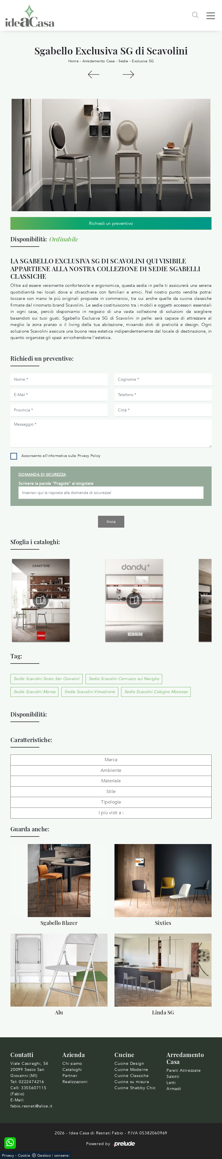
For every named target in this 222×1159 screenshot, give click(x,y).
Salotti (173, 1076)
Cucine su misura (131, 1082)
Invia (111, 521)
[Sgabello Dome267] (128, 74)
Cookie (24, 1155)
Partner (69, 1075)
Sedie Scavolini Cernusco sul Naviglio (124, 678)
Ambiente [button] (111, 770)
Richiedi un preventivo (111, 223)
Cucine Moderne (131, 1069)
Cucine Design (129, 1063)
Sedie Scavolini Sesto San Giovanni (46, 678)
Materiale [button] (111, 781)
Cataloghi (72, 1069)
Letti (171, 1082)
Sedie (123, 61)
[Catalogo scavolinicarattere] (40, 600)
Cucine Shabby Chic (135, 1088)
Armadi (173, 1088)
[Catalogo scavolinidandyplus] (134, 600)
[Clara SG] (94, 74)
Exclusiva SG (143, 61)
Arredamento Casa (98, 61)
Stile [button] (111, 791)
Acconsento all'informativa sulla (61, 455)
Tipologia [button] (111, 802)
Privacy (8, 1155)
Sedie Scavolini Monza (34, 692)
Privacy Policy (89, 455)
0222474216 (31, 1082)
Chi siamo (72, 1063)
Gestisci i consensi (53, 1155)
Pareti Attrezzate (183, 1070)
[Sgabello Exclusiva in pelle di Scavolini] (111, 155)
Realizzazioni (74, 1082)
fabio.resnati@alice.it (31, 1106)
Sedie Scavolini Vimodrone (89, 692)
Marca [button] (111, 760)
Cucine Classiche (131, 1075)
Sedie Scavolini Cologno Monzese (156, 692)
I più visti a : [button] (111, 813)
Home (73, 61)
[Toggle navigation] (211, 15)
